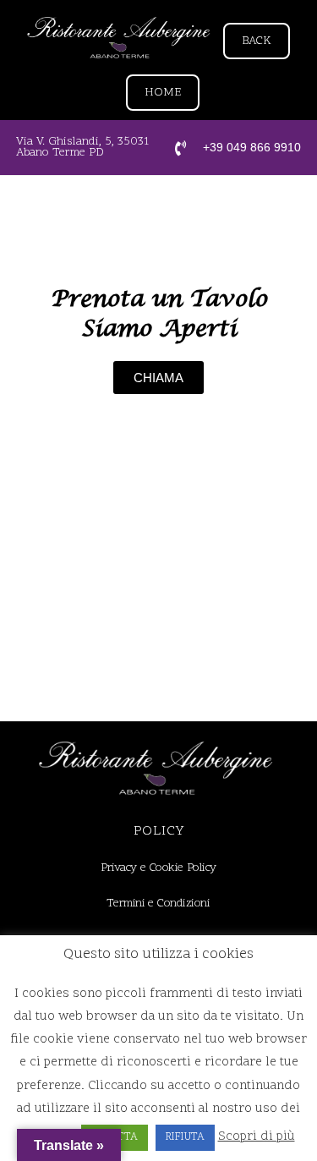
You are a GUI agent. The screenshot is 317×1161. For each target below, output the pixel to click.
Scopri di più (256, 1137)
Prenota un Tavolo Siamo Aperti (159, 314)
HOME (163, 93)
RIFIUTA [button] (185, 1137)
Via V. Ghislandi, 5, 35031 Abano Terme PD (82, 147)
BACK (256, 41)
